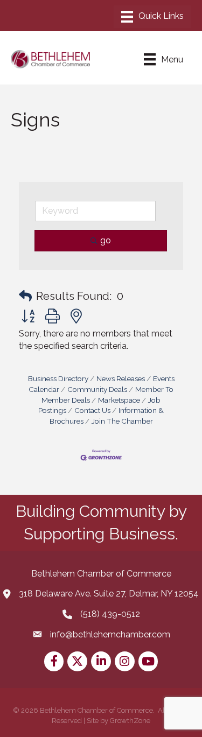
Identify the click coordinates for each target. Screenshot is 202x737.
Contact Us (92, 410)
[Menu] (152, 16)
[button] (25, 296)
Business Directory (58, 378)
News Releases (120, 378)
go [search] (105, 240)
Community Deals (97, 389)
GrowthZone (130, 721)
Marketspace (119, 400)
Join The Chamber (122, 421)
